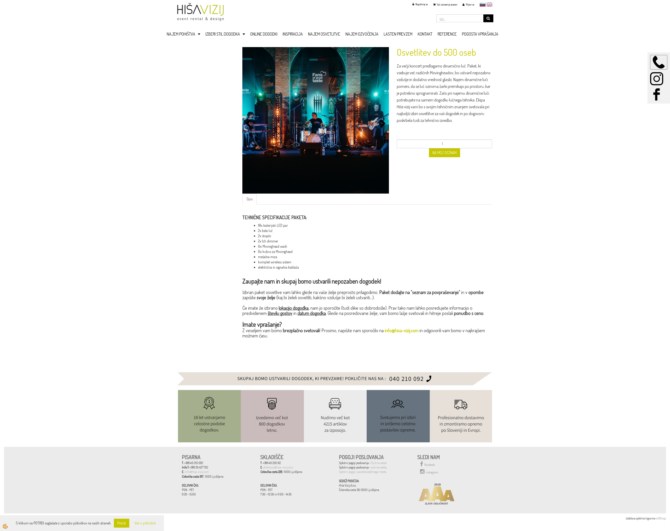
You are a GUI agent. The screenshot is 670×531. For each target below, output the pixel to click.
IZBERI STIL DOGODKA (222, 34)
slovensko (482, 4)
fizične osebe (379, 463)
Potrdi (121, 523)
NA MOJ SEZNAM (444, 152)
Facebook (429, 465)
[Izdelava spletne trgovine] (661, 518)
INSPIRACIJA (293, 34)
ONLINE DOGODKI (263, 34)
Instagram (432, 472)
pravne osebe (379, 467)
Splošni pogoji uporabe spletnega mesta (362, 472)
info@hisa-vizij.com (401, 330)
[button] (382, 124)
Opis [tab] (250, 199)
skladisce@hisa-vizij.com (278, 467)
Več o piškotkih (145, 523)
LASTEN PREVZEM (398, 34)
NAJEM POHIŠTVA (181, 34)
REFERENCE (447, 34)
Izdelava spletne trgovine (640, 518)
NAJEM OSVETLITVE (324, 34)
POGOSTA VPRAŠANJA (480, 34)
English (489, 4)
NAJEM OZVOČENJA (361, 34)
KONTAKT (425, 34)
